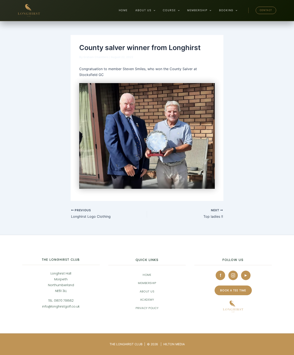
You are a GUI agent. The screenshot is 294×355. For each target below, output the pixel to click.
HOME (123, 10)
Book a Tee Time (233, 290)
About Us (147, 291)
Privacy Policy (147, 308)
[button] (153, 10)
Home (147, 275)
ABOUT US (143, 10)
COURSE (169, 10)
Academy (147, 300)
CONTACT (266, 10)
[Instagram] (233, 275)
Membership (147, 283)
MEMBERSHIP (197, 10)
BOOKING (226, 10)
